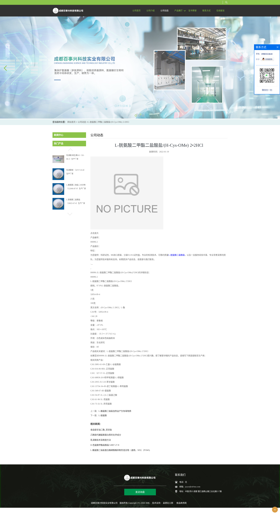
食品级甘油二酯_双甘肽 (101, 430)
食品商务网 (181, 503)
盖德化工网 (168, 503)
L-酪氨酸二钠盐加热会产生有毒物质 (115, 411)
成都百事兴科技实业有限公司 (104, 503)
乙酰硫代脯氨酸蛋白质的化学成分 (105, 435)
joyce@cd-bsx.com (192, 487)
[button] (69, 149)
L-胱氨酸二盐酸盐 (176, 255)
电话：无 (183, 482)
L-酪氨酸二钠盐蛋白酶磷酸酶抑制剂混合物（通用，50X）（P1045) (120, 450)
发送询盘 (140, 492)
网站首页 (71, 122)
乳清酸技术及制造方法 (100, 440)
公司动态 (82, 122)
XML (148, 503)
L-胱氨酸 (103, 415)
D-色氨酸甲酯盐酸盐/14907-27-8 (104, 445)
